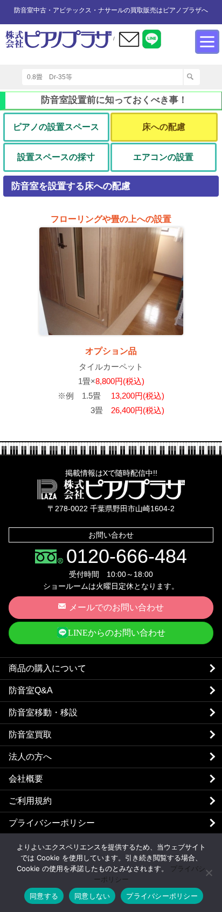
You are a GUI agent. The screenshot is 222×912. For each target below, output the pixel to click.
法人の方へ (30, 756)
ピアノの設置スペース (56, 126)
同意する (44, 896)
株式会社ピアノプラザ (111, 489)
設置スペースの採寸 (56, 157)
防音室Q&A (31, 690)
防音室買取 (30, 734)
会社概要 (26, 778)
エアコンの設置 (163, 157)
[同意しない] (208, 872)
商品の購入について (47, 668)
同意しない (92, 896)
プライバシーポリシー (52, 822)
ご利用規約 (30, 800)
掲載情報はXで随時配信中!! (111, 473)
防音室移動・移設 (43, 712)
